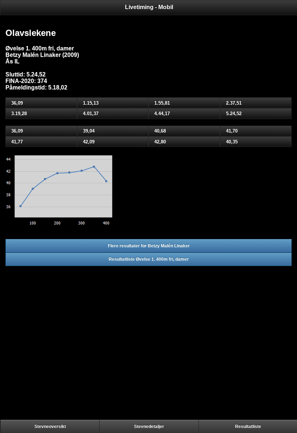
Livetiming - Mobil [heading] (149, 7)
